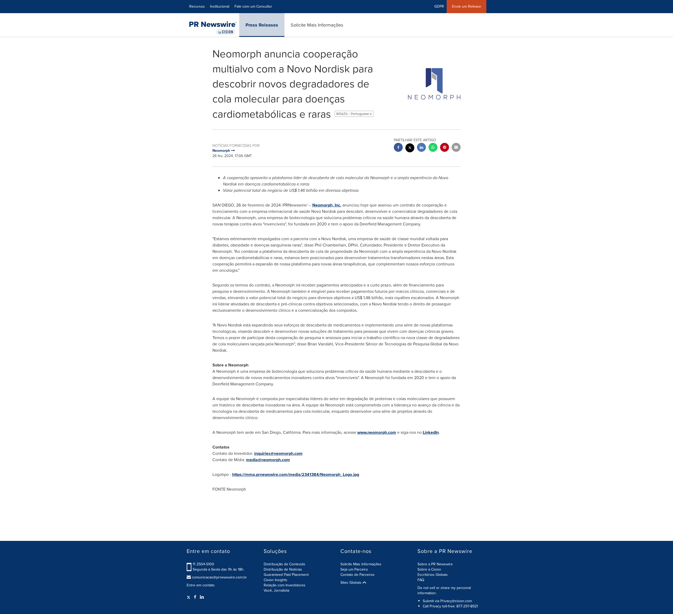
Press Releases (262, 25)
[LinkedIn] (201, 597)
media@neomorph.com (268, 460)
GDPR (439, 6)
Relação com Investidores (284, 585)
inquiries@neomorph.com (278, 453)
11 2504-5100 (203, 564)
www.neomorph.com (376, 432)
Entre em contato (201, 585)
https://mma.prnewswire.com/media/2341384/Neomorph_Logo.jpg (295, 474)
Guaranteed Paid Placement (286, 574)
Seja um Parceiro (354, 569)
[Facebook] (195, 597)
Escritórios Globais (432, 574)
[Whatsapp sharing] (433, 148)
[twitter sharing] (409, 148)
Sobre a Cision (429, 569)
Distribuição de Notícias (283, 569)
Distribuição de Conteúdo (284, 564)
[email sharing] (456, 148)
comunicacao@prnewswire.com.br (219, 577)
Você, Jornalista (276, 590)
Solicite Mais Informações (317, 25)
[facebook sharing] (398, 148)
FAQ (420, 580)
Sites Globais (351, 582)
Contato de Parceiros (357, 574)
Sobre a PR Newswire (435, 564)
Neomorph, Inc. (326, 205)
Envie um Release (466, 6)
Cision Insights (275, 580)
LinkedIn (431, 432)
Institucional (219, 6)
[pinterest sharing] (444, 148)
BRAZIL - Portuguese (353, 114)
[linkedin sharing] (421, 148)
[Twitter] (189, 597)
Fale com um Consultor (253, 6)
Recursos (197, 6)
